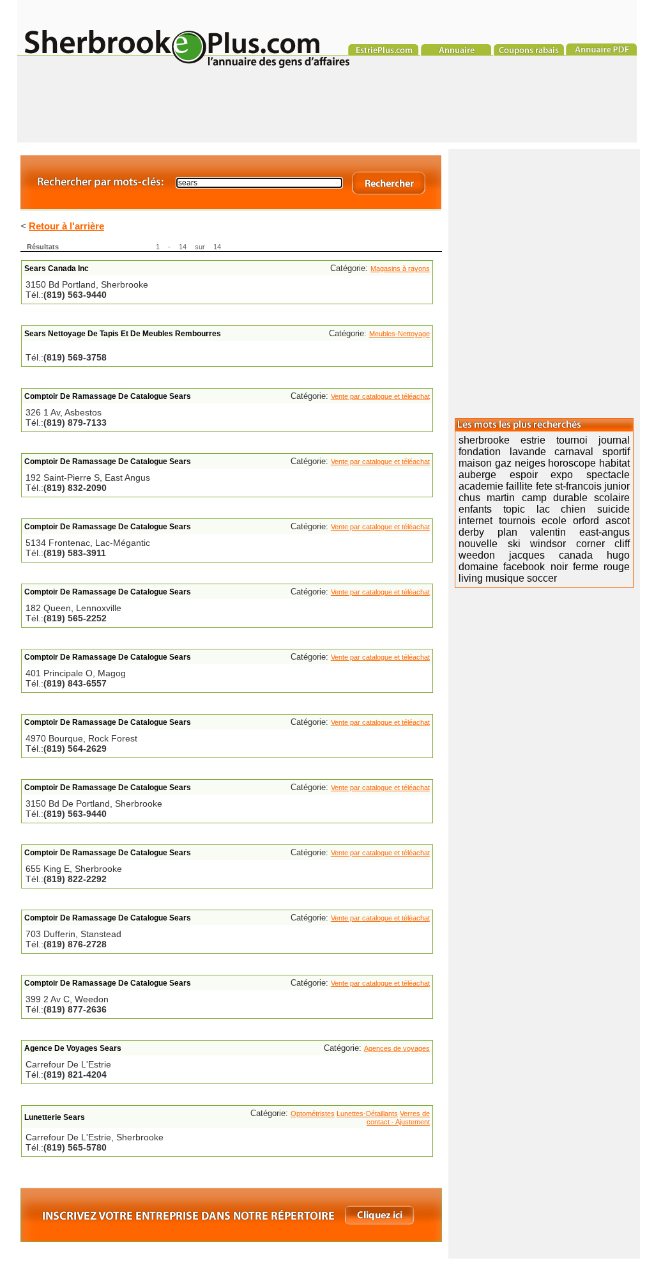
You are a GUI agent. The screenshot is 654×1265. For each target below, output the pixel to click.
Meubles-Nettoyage (399, 334)
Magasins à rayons (400, 268)
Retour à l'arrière (66, 226)
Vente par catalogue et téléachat (380, 396)
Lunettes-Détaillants (367, 1113)
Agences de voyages (397, 1048)
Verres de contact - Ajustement (398, 1118)
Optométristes (313, 1113)
